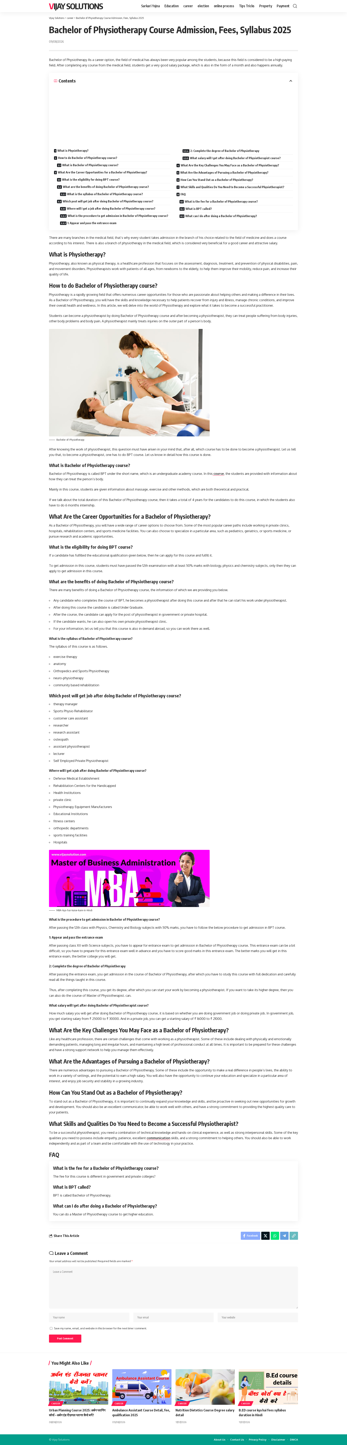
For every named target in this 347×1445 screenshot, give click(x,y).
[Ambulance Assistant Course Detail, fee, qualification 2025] (141, 1387)
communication (158, 1138)
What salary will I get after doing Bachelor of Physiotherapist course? (235, 158)
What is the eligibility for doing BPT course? (91, 179)
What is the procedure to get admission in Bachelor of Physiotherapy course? (118, 215)
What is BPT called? (199, 208)
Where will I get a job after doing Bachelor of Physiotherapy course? (111, 208)
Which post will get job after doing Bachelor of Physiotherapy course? (108, 201)
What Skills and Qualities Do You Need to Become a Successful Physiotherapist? (232, 187)
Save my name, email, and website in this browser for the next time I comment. (100, 1328)
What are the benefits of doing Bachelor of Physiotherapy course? (106, 187)
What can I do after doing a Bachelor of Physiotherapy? (221, 216)
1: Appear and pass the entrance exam (91, 223)
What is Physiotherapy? (73, 150)
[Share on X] (265, 1236)
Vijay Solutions (76, 6)
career (55, 1403)
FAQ (183, 194)
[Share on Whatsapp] (275, 1236)
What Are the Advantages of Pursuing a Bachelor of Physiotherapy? (224, 172)
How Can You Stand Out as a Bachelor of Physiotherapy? (217, 179)
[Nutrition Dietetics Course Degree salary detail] (205, 1387)
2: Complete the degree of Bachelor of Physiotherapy (224, 151)
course (218, 474)
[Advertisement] (173, 114)
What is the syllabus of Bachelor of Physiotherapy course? (105, 194)
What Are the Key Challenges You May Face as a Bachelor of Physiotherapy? (230, 165)
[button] (295, 6)
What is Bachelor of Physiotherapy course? (90, 165)
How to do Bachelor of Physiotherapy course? (87, 158)
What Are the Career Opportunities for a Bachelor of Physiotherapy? (102, 172)
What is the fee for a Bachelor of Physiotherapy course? (221, 201)
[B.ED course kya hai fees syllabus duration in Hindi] (268, 1387)
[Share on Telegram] (284, 1236)
